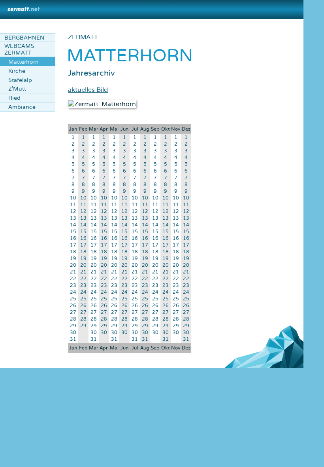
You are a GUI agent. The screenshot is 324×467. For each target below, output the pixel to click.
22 (73, 279)
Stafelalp (20, 80)
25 (73, 299)
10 (73, 198)
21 (73, 272)
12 (73, 212)
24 (73, 292)
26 (73, 306)
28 (73, 319)
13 (73, 218)
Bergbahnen (24, 37)
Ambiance (22, 107)
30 (73, 333)
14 (73, 225)
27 (73, 312)
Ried (14, 98)
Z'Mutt (17, 88)
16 (73, 238)
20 (73, 265)
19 (73, 259)
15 (73, 232)
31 (73, 339)
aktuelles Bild (88, 90)
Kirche (16, 71)
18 (73, 252)
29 (73, 326)
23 (73, 286)
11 (73, 205)
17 (73, 245)
